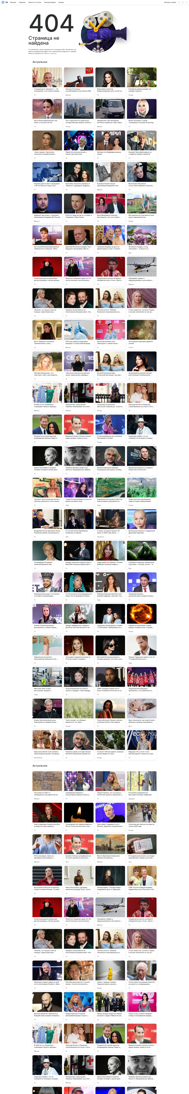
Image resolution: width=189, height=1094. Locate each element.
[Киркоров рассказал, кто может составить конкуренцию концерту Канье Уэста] (47, 587)
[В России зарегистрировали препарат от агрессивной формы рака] (79, 335)
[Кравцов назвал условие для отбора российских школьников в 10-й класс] (47, 871)
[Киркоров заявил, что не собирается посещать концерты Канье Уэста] (142, 429)
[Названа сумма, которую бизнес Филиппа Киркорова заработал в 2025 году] (79, 745)
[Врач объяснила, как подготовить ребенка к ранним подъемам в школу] (142, 713)
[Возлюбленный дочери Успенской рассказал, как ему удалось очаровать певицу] (110, 366)
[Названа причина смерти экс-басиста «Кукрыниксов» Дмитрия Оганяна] (79, 461)
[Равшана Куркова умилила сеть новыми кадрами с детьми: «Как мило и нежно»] (110, 587)
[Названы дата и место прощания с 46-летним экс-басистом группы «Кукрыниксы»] (47, 177)
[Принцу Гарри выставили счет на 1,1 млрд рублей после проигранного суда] (142, 650)
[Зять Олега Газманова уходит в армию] (79, 776)
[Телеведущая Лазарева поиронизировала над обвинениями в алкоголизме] (47, 555)
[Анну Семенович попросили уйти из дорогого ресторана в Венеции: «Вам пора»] (47, 1007)
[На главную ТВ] (6, 2)
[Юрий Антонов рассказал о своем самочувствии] (79, 145)
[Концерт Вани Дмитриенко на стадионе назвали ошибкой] (142, 145)
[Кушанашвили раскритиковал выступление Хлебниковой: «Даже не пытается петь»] (142, 366)
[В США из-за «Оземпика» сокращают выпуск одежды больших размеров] (47, 398)
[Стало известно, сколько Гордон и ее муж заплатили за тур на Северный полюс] (142, 303)
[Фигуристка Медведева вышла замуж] (110, 145)
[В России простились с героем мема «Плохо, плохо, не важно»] (79, 934)
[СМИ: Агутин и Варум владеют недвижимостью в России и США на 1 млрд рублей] (142, 1070)
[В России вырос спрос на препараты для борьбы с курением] (47, 1038)
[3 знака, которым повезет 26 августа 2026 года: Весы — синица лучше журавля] (110, 524)
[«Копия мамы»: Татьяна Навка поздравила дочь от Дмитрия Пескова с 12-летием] (110, 1070)
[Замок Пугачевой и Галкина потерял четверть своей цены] (47, 461)
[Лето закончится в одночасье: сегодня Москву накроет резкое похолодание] (79, 114)
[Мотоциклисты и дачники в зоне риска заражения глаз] (142, 208)
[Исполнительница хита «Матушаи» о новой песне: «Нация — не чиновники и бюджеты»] (110, 335)
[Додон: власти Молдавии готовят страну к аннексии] (142, 871)
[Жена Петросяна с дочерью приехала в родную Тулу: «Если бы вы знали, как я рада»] (79, 1070)
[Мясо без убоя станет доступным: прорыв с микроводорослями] (47, 682)
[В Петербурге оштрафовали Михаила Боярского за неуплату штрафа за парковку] (47, 808)
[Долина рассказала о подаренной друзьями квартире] (142, 524)
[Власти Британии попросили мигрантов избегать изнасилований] (110, 1038)
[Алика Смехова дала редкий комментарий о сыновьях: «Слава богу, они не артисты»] (47, 903)
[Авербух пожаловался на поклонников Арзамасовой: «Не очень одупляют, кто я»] (79, 303)
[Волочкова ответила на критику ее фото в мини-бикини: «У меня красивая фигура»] (47, 1070)
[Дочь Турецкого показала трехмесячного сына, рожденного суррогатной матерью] (47, 335)
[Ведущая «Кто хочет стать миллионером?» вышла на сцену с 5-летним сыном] (142, 745)
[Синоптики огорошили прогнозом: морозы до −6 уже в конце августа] (110, 398)
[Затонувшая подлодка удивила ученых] (142, 335)
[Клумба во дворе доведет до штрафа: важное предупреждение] (142, 82)
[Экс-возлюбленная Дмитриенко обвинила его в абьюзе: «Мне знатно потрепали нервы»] (47, 240)
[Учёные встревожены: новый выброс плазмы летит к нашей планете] (142, 619)
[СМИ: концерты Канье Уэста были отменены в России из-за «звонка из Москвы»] (110, 682)
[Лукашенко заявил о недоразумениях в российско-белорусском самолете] (142, 271)
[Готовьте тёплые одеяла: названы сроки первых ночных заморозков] (110, 745)
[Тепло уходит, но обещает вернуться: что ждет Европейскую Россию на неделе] (79, 713)
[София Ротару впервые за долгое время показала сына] (79, 492)
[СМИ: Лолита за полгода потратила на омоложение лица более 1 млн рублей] (110, 903)
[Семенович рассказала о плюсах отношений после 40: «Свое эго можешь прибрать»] (110, 808)
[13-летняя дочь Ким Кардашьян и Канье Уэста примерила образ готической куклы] (79, 587)
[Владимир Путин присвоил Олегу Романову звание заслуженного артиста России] (47, 524)
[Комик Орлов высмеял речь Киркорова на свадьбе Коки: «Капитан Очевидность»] (47, 713)
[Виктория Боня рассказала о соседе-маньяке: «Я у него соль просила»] (110, 650)
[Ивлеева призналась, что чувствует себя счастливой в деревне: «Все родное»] (47, 366)
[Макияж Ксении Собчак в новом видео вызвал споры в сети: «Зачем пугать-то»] (79, 429)
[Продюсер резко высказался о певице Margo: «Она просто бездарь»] (142, 903)
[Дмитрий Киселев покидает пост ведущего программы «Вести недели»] (79, 240)
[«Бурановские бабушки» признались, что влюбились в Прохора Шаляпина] (142, 682)
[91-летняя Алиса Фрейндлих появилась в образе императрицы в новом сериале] (79, 524)
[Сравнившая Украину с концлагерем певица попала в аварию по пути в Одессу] (79, 975)
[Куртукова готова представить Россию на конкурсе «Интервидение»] (142, 839)
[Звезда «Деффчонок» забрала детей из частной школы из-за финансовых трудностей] (79, 619)
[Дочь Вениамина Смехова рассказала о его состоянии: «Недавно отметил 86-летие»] (110, 208)
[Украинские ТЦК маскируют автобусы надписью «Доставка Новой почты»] (110, 114)
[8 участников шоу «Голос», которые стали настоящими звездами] (47, 934)
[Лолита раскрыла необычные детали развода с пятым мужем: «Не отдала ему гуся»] (47, 271)
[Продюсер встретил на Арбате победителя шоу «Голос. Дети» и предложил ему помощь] (110, 271)
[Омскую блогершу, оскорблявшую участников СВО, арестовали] (79, 82)
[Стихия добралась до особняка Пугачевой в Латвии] (110, 429)
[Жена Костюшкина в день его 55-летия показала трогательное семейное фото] (79, 271)
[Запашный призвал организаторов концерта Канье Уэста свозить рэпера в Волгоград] (142, 587)
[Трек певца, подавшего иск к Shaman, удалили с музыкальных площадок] (110, 1007)
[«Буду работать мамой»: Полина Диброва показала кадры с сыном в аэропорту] (110, 555)
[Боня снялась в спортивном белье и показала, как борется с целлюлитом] (142, 934)
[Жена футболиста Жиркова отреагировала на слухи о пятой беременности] (142, 398)
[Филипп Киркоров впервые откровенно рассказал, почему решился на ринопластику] (110, 461)
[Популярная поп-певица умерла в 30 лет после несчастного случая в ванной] (79, 1007)
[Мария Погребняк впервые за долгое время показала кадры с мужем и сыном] (79, 903)
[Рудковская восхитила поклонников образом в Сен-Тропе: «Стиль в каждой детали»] (47, 650)
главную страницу (49, 53)
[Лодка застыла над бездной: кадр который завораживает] (142, 492)
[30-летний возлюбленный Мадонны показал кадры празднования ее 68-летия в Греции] (79, 871)
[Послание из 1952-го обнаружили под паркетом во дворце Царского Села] (47, 975)
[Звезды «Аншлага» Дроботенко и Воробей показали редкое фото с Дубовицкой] (79, 555)
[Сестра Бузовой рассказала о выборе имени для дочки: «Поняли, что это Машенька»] (110, 839)
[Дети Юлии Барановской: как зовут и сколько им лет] (47, 114)
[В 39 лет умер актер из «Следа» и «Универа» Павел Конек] (79, 208)
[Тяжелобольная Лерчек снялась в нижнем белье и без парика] (110, 713)
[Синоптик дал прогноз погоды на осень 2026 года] (142, 1007)
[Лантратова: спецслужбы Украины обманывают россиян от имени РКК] (79, 398)
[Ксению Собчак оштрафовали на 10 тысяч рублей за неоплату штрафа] (79, 1038)
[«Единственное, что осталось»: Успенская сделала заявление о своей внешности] (110, 975)
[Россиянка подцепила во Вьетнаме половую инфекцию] (142, 975)
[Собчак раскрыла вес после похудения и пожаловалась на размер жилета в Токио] (110, 776)
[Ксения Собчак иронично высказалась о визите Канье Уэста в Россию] (47, 619)
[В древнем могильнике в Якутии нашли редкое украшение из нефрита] (110, 492)
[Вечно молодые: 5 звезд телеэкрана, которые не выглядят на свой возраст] (142, 114)
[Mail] (3, 2)
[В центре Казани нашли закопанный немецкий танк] (110, 177)
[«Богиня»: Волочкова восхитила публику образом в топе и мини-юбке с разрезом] (47, 492)
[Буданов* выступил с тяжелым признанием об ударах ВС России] (47, 208)
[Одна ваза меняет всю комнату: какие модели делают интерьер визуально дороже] (47, 745)
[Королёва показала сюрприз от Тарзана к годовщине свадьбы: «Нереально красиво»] (79, 177)
